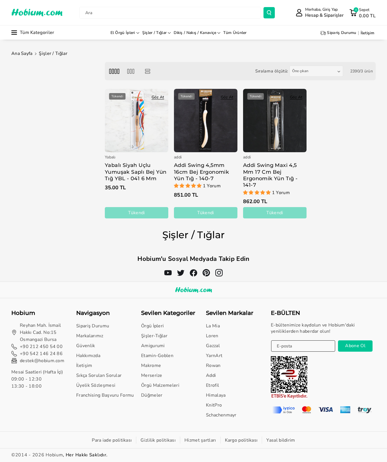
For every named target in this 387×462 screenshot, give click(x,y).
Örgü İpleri (152, 326)
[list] (147, 71)
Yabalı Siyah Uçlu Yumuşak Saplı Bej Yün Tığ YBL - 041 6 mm (135, 172)
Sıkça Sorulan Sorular (99, 375)
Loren (212, 336)
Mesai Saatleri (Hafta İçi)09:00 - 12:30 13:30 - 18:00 (37, 379)
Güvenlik (85, 346)
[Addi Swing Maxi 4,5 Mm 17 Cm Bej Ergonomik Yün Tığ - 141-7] (275, 120)
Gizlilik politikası (158, 440)
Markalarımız (89, 336)
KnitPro (214, 405)
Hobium (54, 455)
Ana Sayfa (22, 53)
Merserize (151, 375)
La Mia (213, 326)
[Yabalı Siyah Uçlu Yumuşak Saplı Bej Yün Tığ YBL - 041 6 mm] (136, 120)
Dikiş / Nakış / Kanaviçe (195, 32)
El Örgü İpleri (122, 32)
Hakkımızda (88, 356)
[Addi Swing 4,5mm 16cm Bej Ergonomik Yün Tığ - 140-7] (205, 120)
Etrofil (212, 385)
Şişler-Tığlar (154, 336)
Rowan (213, 365)
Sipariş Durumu (92, 326)
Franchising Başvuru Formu (105, 395)
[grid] (114, 71)
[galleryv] (130, 71)
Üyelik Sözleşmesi (95, 385)
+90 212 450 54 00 (41, 346)
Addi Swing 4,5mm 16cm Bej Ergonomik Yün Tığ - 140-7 (201, 172)
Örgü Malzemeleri (160, 385)
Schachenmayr (221, 415)
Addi (211, 375)
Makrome (151, 365)
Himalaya (216, 395)
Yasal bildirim (280, 440)
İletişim (84, 365)
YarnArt (214, 356)
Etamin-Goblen (157, 356)
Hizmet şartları (200, 440)
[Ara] (269, 12)
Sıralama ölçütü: (271, 71)
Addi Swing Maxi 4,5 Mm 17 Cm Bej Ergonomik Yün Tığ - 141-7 (270, 175)
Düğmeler (151, 395)
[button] (362, 13)
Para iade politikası (112, 440)
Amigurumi (153, 346)
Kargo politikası (241, 440)
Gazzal (213, 346)
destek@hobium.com (42, 361)
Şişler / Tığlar (154, 32)
